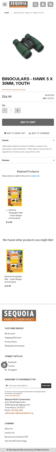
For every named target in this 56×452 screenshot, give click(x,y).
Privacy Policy (11, 342)
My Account (10, 333)
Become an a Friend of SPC (16, 437)
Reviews (5, 160)
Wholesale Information (14, 346)
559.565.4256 (17, 410)
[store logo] (18, 4)
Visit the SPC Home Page (16, 441)
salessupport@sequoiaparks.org (19, 413)
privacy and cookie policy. (12, 395)
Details (5, 140)
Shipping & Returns (13, 338)
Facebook (12, 362)
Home (6, 13)
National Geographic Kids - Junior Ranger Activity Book (13, 279)
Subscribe (46, 386)
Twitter (11, 366)
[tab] (28, 140)
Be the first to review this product (14, 90)
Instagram (12, 370)
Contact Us (10, 433)
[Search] (35, 4)
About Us (9, 429)
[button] (43, 4)
